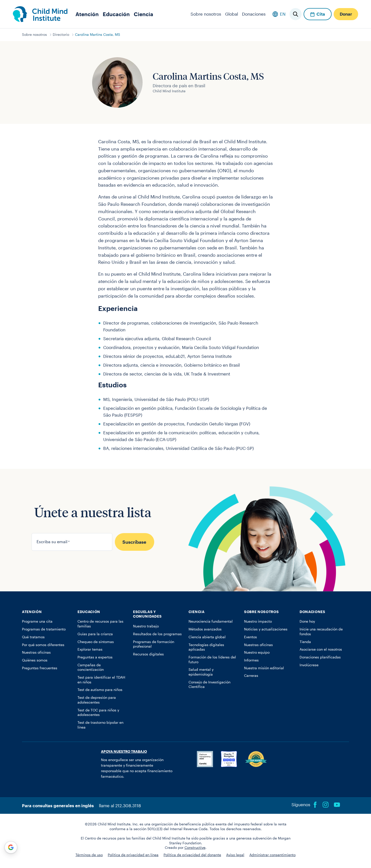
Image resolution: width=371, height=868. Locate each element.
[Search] (295, 14)
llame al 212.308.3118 (120, 805)
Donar (346, 13)
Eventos (250, 637)
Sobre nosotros (206, 13)
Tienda (305, 642)
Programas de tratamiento (44, 629)
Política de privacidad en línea (133, 855)
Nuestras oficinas (36, 652)
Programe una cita (37, 621)
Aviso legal (235, 855)
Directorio (61, 35)
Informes (251, 660)
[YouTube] (337, 805)
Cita (320, 13)
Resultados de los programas (157, 634)
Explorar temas (89, 649)
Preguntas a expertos (95, 657)
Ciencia (143, 14)
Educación (116, 14)
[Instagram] (326, 805)
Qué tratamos (33, 637)
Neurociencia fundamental (211, 621)
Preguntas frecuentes (39, 668)
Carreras (251, 676)
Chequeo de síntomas (95, 642)
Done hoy (307, 621)
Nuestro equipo (257, 652)
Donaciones (254, 13)
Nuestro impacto (258, 621)
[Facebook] (315, 805)
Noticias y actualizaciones (265, 629)
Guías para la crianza (95, 634)
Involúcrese (309, 665)
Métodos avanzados (205, 629)
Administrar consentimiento (272, 855)
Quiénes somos (34, 660)
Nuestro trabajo (146, 626)
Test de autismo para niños (99, 690)
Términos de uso (89, 855)
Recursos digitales (148, 654)
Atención (87, 14)
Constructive (194, 848)
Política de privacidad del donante (192, 855)
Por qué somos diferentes (43, 645)
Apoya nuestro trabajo (124, 751)
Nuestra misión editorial (264, 668)
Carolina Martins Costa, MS (97, 35)
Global (231, 13)
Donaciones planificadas (320, 657)
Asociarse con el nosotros (321, 649)
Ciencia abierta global (207, 637)
